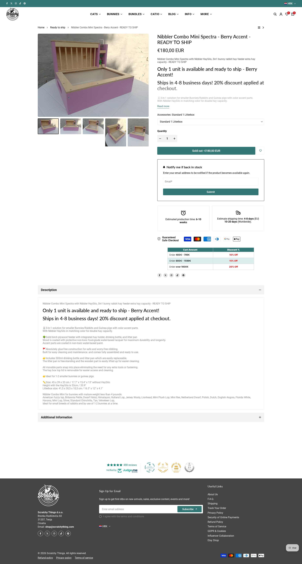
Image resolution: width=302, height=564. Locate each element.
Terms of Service (217, 526)
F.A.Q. (211, 498)
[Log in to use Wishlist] (260, 150)
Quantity (162, 131)
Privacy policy (64, 557)
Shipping (213, 503)
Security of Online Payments (223, 517)
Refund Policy (215, 521)
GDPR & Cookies (217, 531)
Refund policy (45, 557)
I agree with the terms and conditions (123, 516)
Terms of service (84, 557)
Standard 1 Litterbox (171, 121)
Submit (211, 191)
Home (41, 27)
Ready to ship (57, 27)
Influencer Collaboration (221, 535)
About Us (213, 494)
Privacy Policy (215, 512)
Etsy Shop (213, 540)
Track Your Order (217, 508)
